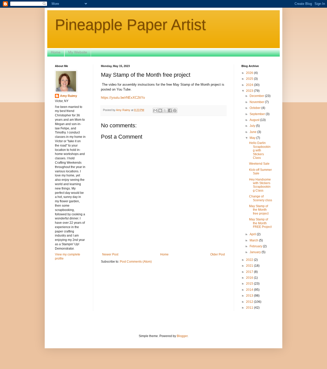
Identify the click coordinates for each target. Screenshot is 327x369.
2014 (250, 290)
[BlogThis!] (160, 110)
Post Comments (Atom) (136, 261)
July (253, 126)
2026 (250, 73)
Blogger (182, 336)
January (256, 252)
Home (56, 52)
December (257, 96)
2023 (250, 91)
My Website (77, 52)
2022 (250, 260)
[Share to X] (165, 110)
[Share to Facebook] (169, 110)
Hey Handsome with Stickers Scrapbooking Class (260, 185)
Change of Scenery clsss (260, 198)
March (254, 240)
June (253, 132)
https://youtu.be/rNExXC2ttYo (123, 97)
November (257, 102)
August (255, 120)
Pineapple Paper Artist (130, 24)
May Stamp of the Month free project (258, 209)
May (253, 138)
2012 (250, 302)
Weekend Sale (259, 163)
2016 (250, 277)
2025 (250, 79)
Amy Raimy (68, 96)
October (255, 108)
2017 (250, 272)
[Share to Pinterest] (174, 110)
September (258, 114)
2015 (250, 283)
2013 (250, 295)
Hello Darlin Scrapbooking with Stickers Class (260, 150)
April (253, 234)
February (256, 246)
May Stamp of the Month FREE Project (260, 223)
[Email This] (155, 110)
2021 (250, 265)
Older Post (217, 254)
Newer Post (110, 254)
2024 (250, 85)
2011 (250, 307)
